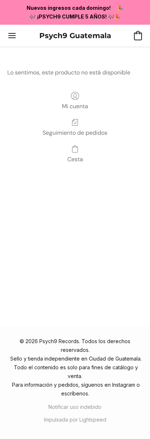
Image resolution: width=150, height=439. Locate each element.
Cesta (75, 159)
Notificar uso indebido (75, 407)
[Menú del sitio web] (12, 35)
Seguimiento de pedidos (75, 133)
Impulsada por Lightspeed (75, 419)
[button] (75, 35)
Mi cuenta (75, 106)
